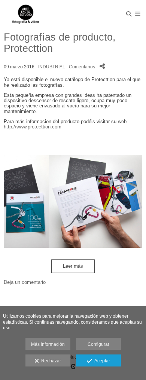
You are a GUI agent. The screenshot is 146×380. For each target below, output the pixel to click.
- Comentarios (81, 66)
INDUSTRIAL (51, 66)
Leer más (73, 266)
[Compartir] (102, 66)
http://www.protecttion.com (32, 127)
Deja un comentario (25, 282)
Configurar (98, 344)
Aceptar (101, 360)
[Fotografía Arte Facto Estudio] (25, 14)
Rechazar (50, 360)
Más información (48, 344)
